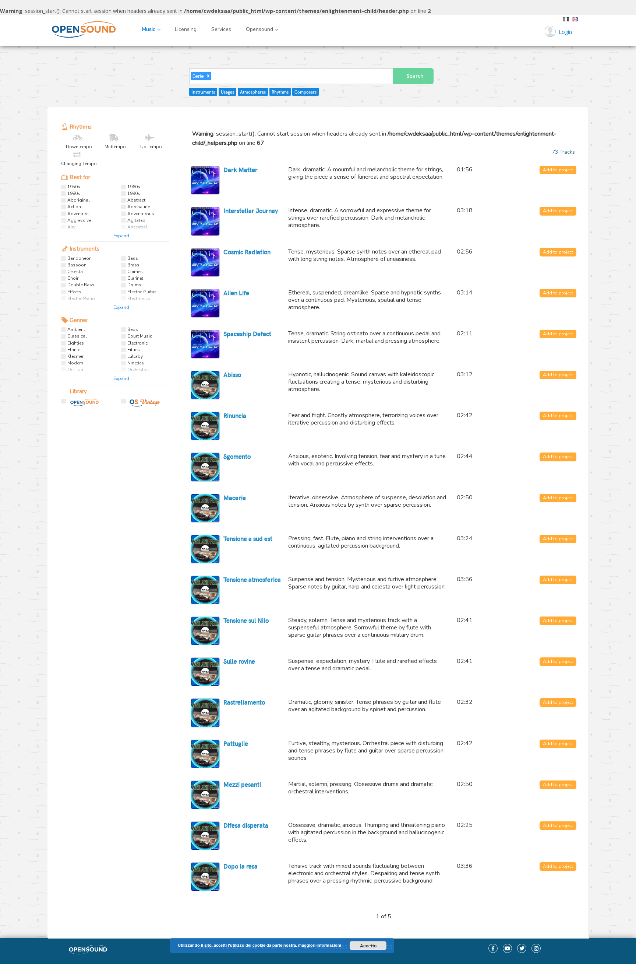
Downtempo (79, 146)
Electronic (137, 343)
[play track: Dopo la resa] (205, 876)
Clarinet (135, 278)
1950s (73, 187)
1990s (133, 193)
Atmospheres (253, 92)
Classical (77, 336)
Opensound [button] (260, 29)
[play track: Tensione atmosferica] (205, 590)
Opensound (62, 29)
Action (74, 207)
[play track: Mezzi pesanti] (205, 794)
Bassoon (76, 265)
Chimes (135, 271)
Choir (72, 278)
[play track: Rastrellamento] (205, 712)
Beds (132, 329)
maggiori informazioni (319, 945)
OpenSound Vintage (141, 404)
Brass (133, 265)
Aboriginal (78, 200)
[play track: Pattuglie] (205, 754)
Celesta (75, 271)
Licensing (186, 29)
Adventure (77, 214)
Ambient (76, 329)
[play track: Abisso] (205, 385)
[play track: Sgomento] (205, 467)
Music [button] (149, 29)
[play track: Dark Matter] (205, 180)
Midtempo (115, 146)
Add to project (558, 170)
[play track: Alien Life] (205, 303)
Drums (134, 285)
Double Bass (81, 285)
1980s (73, 193)
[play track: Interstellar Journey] (205, 221)
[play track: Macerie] (205, 508)
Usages (227, 92)
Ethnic (73, 349)
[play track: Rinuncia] (205, 426)
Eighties (75, 343)
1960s (133, 187)
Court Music (139, 336)
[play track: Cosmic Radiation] (205, 262)
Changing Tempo (79, 163)
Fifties (133, 349)
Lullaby (135, 356)
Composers (305, 92)
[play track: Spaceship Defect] (205, 344)
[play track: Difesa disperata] (205, 835)
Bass (132, 258)
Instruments (203, 92)
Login (565, 31)
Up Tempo (151, 146)
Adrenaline (138, 207)
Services (221, 29)
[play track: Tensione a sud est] (205, 549)
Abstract (136, 200)
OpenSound (81, 404)
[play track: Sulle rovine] (205, 671)
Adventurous (140, 214)
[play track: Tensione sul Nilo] (205, 631)
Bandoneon (79, 258)
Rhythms (280, 92)
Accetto (368, 945)
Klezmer (75, 356)
